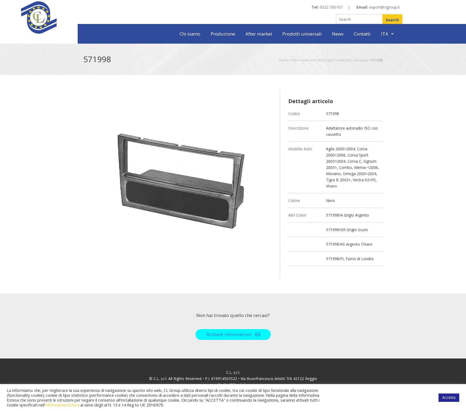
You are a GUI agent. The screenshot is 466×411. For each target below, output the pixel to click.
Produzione (223, 34)
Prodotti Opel (323, 60)
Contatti (362, 34)
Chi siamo (190, 34)
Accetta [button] (448, 397)
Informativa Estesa (62, 404)
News (338, 34)
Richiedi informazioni (229, 334)
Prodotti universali (302, 34)
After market (258, 34)
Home (283, 60)
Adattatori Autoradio (353, 60)
